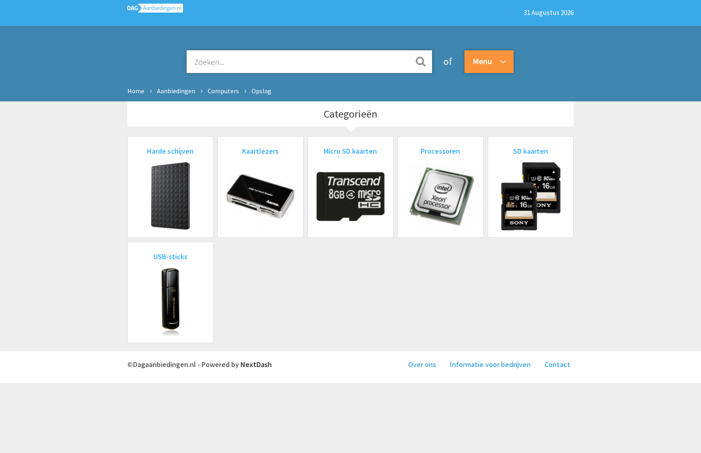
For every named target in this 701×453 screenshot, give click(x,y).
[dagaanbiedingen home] (155, 10)
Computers (223, 91)
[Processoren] (440, 227)
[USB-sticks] (170, 333)
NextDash (256, 364)
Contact (557, 364)
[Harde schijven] (170, 227)
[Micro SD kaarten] (350, 227)
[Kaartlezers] (260, 227)
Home (135, 91)
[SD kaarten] (531, 227)
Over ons (422, 364)
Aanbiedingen (176, 91)
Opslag (261, 91)
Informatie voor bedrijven (490, 364)
